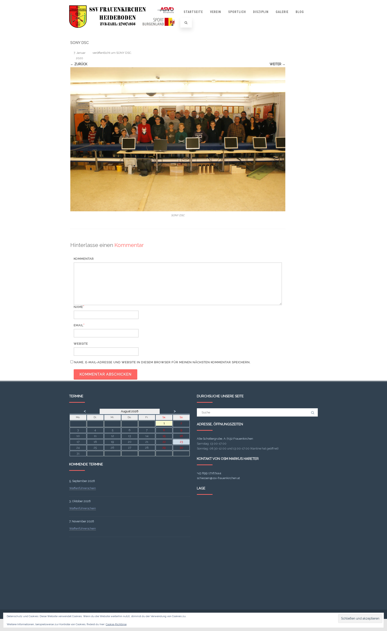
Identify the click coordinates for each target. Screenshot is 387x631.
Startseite (193, 12)
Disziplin (261, 12)
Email (78, 325)
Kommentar (84, 258)
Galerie (282, 12)
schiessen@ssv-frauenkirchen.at (218, 478)
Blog (300, 12)
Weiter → (277, 64)
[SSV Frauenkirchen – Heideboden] (123, 32)
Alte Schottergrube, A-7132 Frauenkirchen (225, 438)
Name (78, 306)
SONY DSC (123, 52)
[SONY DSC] (177, 139)
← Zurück (78, 64)
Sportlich (237, 12)
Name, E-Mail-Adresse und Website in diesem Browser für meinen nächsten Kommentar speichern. (162, 362)
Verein (215, 12)
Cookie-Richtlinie (116, 624)
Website (81, 343)
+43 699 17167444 (209, 473)
